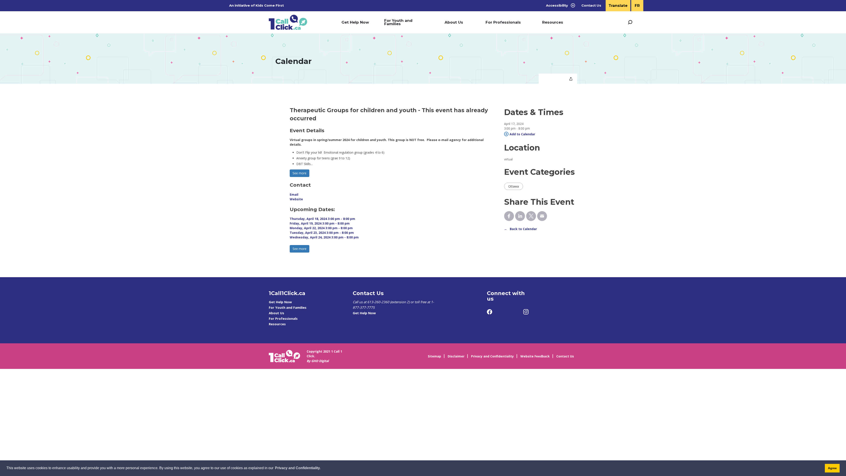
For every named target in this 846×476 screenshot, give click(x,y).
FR (637, 5)
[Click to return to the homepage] (288, 22)
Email (294, 194)
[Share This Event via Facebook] (509, 216)
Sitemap (434, 356)
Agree (832, 468)
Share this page (570, 79)
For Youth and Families (398, 22)
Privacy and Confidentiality (492, 356)
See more (299, 173)
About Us (454, 22)
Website (296, 199)
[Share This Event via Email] (542, 216)
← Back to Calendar (520, 229)
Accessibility (557, 5)
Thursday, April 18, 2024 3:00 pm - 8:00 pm (322, 219)
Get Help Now (355, 22)
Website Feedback (535, 356)
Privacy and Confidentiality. (298, 468)
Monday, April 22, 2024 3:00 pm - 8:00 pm (321, 228)
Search (630, 22)
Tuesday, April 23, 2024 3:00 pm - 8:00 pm (322, 233)
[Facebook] (489, 311)
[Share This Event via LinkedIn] (520, 216)
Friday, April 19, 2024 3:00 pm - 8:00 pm (320, 223)
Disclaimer (456, 356)
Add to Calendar (522, 134)
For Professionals (503, 22)
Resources (552, 22)
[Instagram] (526, 311)
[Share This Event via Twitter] (531, 216)
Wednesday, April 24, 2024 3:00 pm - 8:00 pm (324, 237)
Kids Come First (270, 5)
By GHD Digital (318, 361)
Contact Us (591, 5)
